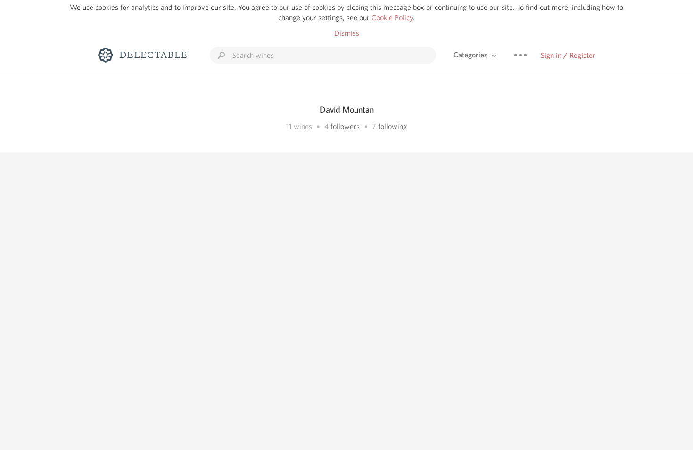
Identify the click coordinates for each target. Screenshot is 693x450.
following (392, 126)
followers (345, 126)
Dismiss (346, 33)
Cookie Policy (392, 17)
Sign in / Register (568, 55)
